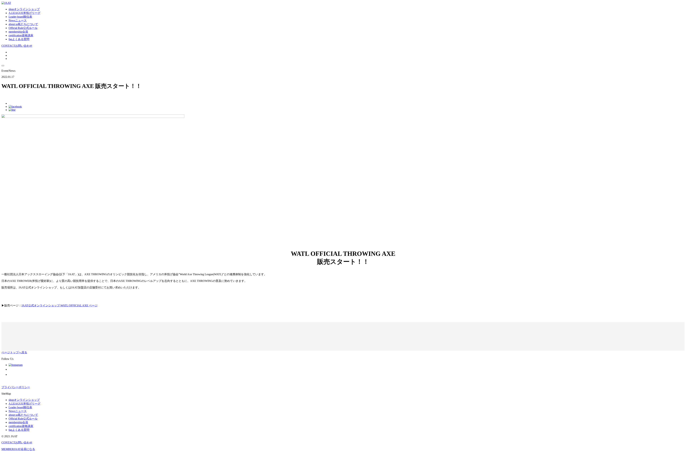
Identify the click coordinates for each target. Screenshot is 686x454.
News (18, 20)
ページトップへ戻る (14, 352)
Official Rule (23, 27)
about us (23, 24)
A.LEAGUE (24, 12)
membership (18, 31)
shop (24, 9)
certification (21, 35)
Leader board (20, 16)
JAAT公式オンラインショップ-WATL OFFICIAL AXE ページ (59, 305)
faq (19, 39)
